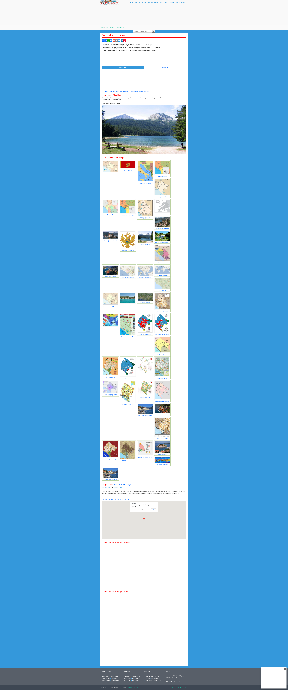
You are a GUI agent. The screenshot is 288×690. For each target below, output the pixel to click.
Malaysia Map (149, 680)
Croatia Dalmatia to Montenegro (162, 242)
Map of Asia (147, 671)
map (107, 27)
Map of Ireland (127, 680)
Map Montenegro (162, 290)
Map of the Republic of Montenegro (110, 306)
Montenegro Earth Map (145, 302)
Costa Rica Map (115, 680)
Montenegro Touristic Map (127, 404)
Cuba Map (114, 678)
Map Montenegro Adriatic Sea (145, 183)
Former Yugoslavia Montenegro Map (162, 262)
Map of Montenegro (162, 176)
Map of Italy (135, 678)
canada (144, 2)
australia (150, 2)
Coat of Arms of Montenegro (128, 250)
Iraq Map (148, 678)
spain (165, 2)
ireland (177, 2)
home (102, 27)
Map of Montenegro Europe (145, 277)
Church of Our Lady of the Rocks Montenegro (110, 241)
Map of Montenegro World (162, 275)
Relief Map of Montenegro (127, 460)
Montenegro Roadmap (162, 378)
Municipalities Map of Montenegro (162, 401)
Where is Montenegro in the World (162, 214)
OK (153, 509)
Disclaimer (136, 687)
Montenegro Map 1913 (162, 354)
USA (136, 2)
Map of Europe (126, 671)
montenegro (120, 27)
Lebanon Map (154, 678)
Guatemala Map (106, 678)
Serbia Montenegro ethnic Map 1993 (145, 457)
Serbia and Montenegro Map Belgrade (145, 218)
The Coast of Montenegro (162, 464)
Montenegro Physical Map (162, 311)
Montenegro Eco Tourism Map (127, 336)
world (131, 2)
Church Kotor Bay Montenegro (162, 228)
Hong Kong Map (150, 676)
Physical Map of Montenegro (111, 459)
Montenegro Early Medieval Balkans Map (110, 328)
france (156, 2)
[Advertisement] (144, 14)
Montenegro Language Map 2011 (162, 334)
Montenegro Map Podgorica (162, 197)
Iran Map (157, 676)
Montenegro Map (110, 214)
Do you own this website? (137, 509)
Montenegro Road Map (145, 375)
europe (112, 27)
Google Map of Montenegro (128, 277)
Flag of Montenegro (128, 170)
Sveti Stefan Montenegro (162, 454)
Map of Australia (106, 680)
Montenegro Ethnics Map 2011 (145, 334)
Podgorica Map (118, 487)
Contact (168, 671)
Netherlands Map (136, 676)
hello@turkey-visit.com (176, 681)
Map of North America (105, 671)
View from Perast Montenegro (110, 479)
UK (139, 2)
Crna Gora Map (107, 487)
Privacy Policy (129, 687)
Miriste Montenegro (128, 305)
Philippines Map (157, 680)
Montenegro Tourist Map (145, 397)
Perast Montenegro (162, 415)
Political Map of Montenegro (128, 215)
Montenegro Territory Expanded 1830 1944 (110, 395)
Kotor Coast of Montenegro (110, 276)
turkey (183, 2)
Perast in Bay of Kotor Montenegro (145, 415)
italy (161, 2)
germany (171, 2)
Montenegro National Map (110, 174)
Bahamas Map (105, 676)
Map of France (127, 678)
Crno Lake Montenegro (145, 244)
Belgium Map (127, 676)
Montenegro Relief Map (111, 377)
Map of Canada (114, 676)
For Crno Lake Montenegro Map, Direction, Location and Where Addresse (125, 91)
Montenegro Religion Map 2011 (127, 378)
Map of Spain (135, 680)
